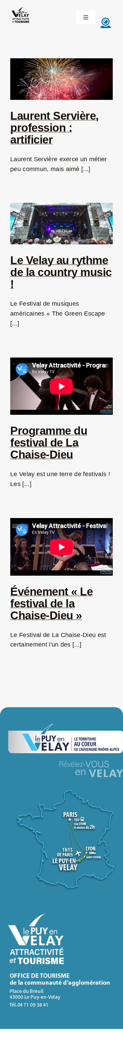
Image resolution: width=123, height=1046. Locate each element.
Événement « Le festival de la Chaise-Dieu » (51, 603)
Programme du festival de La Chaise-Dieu (48, 442)
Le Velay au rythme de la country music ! (61, 272)
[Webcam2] (105, 19)
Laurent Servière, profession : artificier (54, 127)
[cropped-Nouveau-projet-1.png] (20, 7)
